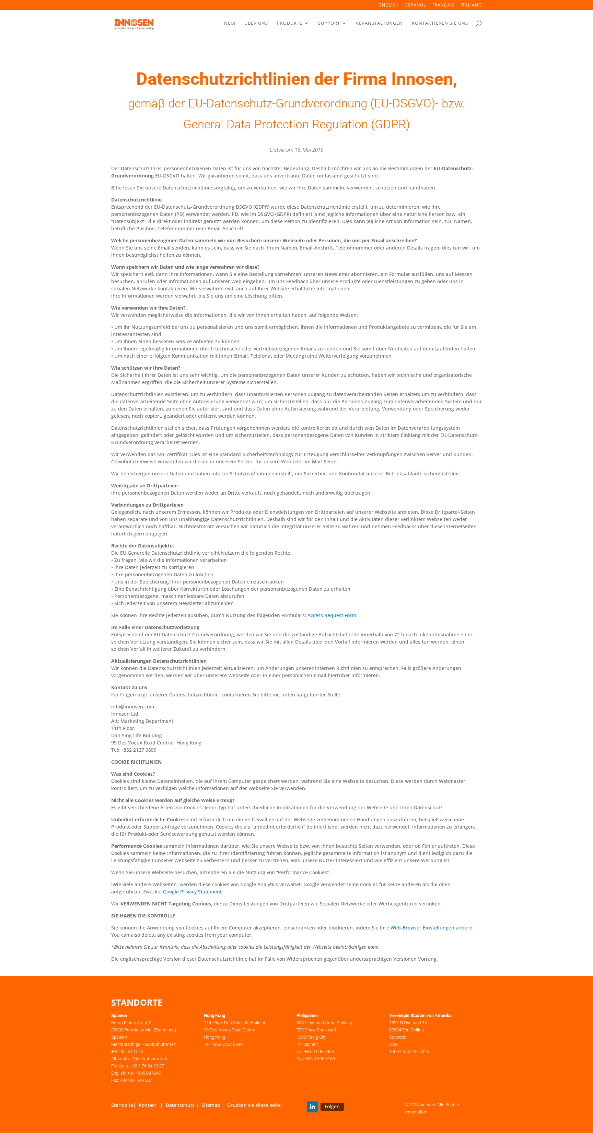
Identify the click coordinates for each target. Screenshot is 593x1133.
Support (329, 23)
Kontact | (152, 1105)
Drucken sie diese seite (254, 1105)
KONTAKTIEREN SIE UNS (440, 23)
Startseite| (125, 1105)
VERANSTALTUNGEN (379, 23)
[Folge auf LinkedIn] (312, 1106)
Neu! (229, 23)
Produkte (289, 23)
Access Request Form (331, 615)
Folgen (332, 1106)
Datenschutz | (183, 1105)
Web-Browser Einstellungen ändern (432, 927)
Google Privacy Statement (192, 891)
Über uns (256, 23)
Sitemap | (214, 1105)
